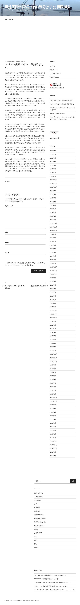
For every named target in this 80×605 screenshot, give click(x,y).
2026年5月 (53, 161)
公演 (35, 504)
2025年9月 (53, 190)
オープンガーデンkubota (57, 113)
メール (7, 242)
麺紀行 (36, 547)
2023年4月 (53, 296)
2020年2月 (53, 434)
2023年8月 (53, 281)
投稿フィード (54, 70)
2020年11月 (53, 401)
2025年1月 (53, 220)
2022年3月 (53, 343)
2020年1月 (53, 437)
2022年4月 (53, 339)
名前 (6, 232)
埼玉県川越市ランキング (57, 87)
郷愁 (35, 540)
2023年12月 (53, 267)
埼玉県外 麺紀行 (39, 526)
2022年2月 (53, 347)
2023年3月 (53, 299)
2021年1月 (53, 394)
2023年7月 (53, 285)
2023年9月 (53, 278)
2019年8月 (53, 456)
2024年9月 (53, 234)
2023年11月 (53, 270)
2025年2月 (53, 216)
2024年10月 (53, 230)
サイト (7, 252)
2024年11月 (53, 227)
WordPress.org (54, 77)
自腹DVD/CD (38, 533)
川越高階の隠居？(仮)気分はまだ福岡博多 (38, 7)
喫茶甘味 (37, 511)
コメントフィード (55, 73)
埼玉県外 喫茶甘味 (40, 522)
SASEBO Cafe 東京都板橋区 (43, 575)
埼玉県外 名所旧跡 (40, 518)
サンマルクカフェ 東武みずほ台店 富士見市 (47, 590)
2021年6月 (53, 376)
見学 (35, 536)
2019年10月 (53, 448)
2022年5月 (53, 336)
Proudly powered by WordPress (29, 600)
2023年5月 (53, 292)
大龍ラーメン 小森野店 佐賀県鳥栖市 (45, 582)
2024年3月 (53, 256)
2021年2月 (53, 390)
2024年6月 (53, 245)
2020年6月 (53, 419)
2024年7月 (53, 241)
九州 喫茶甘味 (38, 496)
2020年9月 (53, 408)
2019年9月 (53, 452)
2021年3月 (53, 387)
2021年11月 (53, 357)
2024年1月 (53, 263)
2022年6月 (53, 332)
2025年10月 (53, 187)
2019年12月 (53, 441)
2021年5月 (53, 379)
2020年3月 (53, 430)
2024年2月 (53, 260)
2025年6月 (53, 201)
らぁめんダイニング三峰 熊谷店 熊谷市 (62, 104)
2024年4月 (53, 252)
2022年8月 (53, 325)
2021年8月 (53, 368)
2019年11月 (53, 445)
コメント (9, 206)
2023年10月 (53, 274)
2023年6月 (53, 289)
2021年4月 (53, 383)
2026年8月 (53, 151)
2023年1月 (53, 307)
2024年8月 (53, 238)
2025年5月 (53, 205)
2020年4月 (53, 427)
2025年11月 (53, 183)
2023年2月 (53, 303)
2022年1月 (53, 350)
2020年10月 (53, 405)
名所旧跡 (37, 507)
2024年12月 (53, 223)
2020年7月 (53, 416)
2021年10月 (53, 361)
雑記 (8, 181)
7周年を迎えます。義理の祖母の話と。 (62, 100)
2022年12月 (53, 310)
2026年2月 (53, 172)
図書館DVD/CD (39, 515)
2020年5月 (53, 423)
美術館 (36, 529)
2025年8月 (53, 194)
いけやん (61, 586)
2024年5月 (53, 249)
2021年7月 (53, 372)
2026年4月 (53, 165)
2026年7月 (53, 154)
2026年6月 (53, 158)
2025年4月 (53, 209)
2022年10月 (53, 318)
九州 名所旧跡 (38, 493)
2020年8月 (53, 412)
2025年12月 (53, 180)
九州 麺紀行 (37, 500)
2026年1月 (53, 176)
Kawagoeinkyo (20, 61)
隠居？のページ (9, 19)
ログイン (52, 66)
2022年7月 (53, 328)
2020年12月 (53, 397)
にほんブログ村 (54, 138)
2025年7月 (53, 198)
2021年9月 (53, 365)
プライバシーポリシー (11, 600)
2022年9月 (53, 321)
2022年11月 (53, 314)
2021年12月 (53, 354)
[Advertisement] (40, 37)
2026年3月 (53, 169)
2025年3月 (53, 212)
